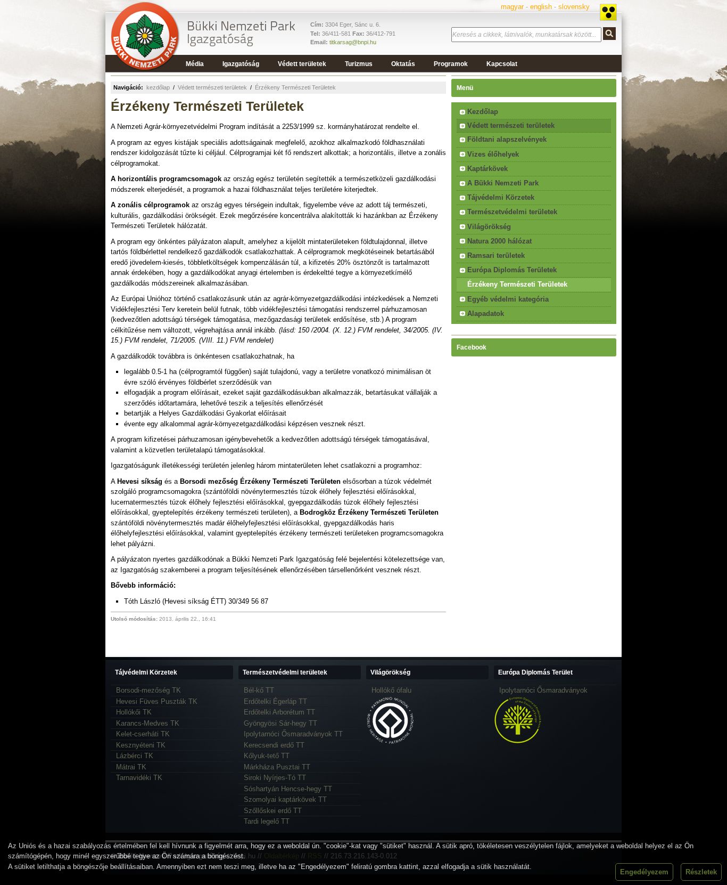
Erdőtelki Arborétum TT (279, 712)
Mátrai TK (131, 767)
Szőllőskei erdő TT (273, 811)
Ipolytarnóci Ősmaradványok (543, 690)
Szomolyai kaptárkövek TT (285, 799)
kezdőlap (158, 87)
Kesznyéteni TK (141, 745)
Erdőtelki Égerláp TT (275, 701)
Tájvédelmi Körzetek (500, 197)
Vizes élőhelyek (493, 154)
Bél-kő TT (259, 690)
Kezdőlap (482, 112)
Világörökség (489, 227)
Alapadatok (485, 314)
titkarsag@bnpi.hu (352, 42)
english (541, 7)
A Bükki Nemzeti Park (503, 183)
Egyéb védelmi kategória (508, 299)
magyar (512, 7)
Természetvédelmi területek (512, 212)
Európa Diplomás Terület (535, 672)
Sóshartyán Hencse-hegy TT (288, 789)
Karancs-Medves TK (147, 723)
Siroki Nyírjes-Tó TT (275, 778)
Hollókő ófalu (391, 690)
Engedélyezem (644, 872)
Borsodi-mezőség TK (148, 690)
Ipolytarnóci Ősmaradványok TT (293, 734)
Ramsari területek (496, 255)
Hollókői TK (134, 712)
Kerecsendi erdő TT (274, 745)
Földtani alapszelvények (507, 139)
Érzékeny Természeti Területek (295, 87)
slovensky (574, 7)
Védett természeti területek (212, 87)
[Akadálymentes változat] (608, 12)
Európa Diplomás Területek (512, 270)
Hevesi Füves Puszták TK (156, 701)
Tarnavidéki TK (139, 778)
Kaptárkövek (487, 169)
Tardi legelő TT (267, 821)
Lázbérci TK (134, 756)
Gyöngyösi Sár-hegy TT (280, 723)
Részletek (701, 872)
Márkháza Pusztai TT (277, 767)
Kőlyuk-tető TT (267, 756)
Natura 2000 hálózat (499, 241)
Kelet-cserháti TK (143, 734)
